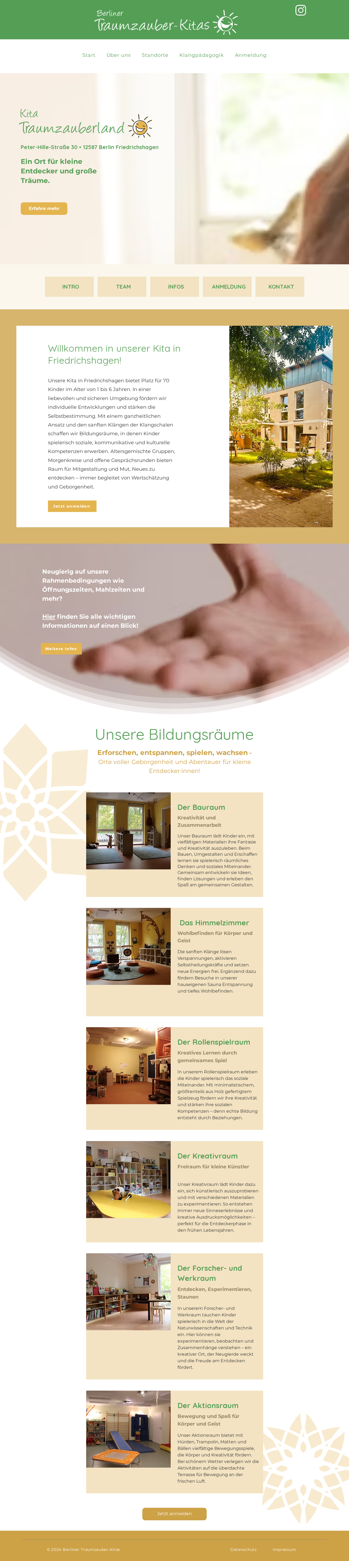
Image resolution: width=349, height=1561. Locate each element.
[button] (155, 55)
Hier (48, 616)
